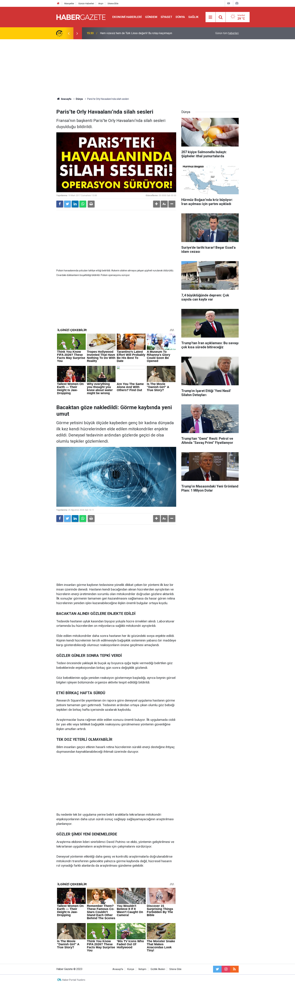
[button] (156, 204)
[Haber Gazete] (81, 16)
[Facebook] (59, 204)
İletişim (142, 969)
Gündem (151, 17)
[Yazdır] (91, 204)
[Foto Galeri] (237, 3)
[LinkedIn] (75, 204)
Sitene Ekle (113, 3)
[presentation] (68, 33)
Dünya (180, 17)
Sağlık (193, 17)
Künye (130, 969)
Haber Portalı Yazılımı (73, 980)
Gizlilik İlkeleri (158, 969)
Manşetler (69, 3)
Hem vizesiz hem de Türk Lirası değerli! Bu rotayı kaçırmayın (136, 33)
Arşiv (100, 3)
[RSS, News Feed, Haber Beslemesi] (234, 969)
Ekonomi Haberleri (127, 17)
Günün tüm (227, 33)
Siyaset (166, 17)
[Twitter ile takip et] (217, 969)
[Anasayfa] (58, 3)
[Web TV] (228, 3)
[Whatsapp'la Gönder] (82, 204)
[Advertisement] (147, 68)
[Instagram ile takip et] (226, 969)
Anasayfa (118, 969)
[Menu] (210, 17)
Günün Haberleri (86, 3)
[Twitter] (67, 204)
